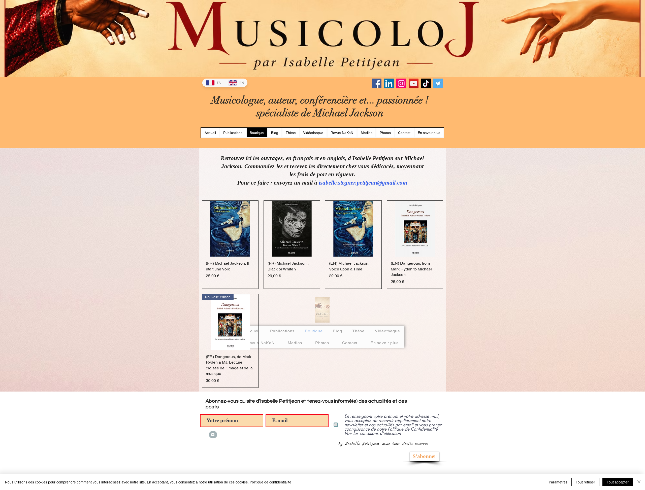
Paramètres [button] (558, 481)
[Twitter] (438, 83)
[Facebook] (376, 83)
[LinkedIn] (389, 83)
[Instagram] (401, 83)
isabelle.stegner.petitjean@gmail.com (363, 183)
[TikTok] (426, 83)
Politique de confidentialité (270, 481)
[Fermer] (639, 482)
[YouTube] (413, 83)
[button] (290, 133)
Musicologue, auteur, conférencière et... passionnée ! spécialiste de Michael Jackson (320, 106)
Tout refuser (585, 481)
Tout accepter (618, 481)
